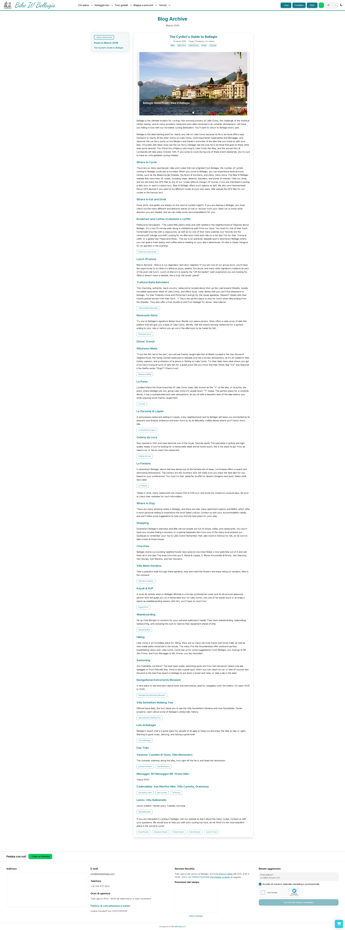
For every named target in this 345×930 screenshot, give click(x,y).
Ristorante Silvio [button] (144, 334)
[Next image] (246, 83)
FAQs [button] (312, 5)
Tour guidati (121, 5)
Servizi (163, 5)
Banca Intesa (225, 874)
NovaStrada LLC (178, 926)
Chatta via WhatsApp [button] (41, 856)
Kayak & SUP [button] (143, 607)
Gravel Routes (195, 832)
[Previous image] (140, 83)
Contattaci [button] (299, 5)
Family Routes (178, 832)
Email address (266, 875)
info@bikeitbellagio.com (103, 874)
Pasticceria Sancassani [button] (147, 252)
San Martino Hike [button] (145, 793)
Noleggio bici (101, 5)
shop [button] (286, 5)
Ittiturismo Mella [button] (144, 374)
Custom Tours (211, 832)
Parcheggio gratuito (220, 877)
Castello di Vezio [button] (145, 767)
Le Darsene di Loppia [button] (146, 430)
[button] (321, 5)
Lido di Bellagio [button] (144, 740)
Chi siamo (83, 5)
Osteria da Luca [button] (144, 456)
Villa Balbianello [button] (144, 812)
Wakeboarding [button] (144, 630)
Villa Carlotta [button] (162, 793)
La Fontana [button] (142, 486)
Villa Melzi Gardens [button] (145, 581)
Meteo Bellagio (196, 916)
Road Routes (143, 832)
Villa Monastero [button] (163, 767)
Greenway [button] (176, 793)
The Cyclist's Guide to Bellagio (108, 48)
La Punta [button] (141, 404)
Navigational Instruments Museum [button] (151, 695)
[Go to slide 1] (193, 112)
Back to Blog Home (104, 37)
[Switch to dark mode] (341, 4)
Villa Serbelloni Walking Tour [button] (149, 718)
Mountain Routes (160, 832)
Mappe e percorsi (143, 5)
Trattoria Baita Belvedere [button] (148, 308)
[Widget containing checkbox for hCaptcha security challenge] (279, 892)
